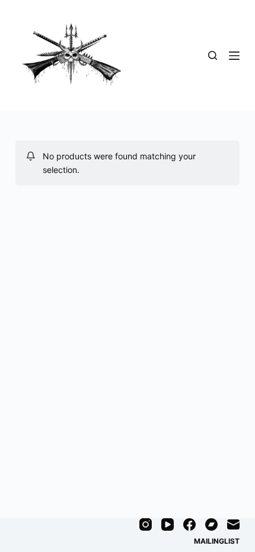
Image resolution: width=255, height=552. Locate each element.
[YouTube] (167, 524)
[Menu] (234, 55)
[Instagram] (145, 524)
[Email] (233, 524)
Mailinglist (217, 541)
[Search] (212, 55)
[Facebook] (189, 524)
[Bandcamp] (211, 524)
